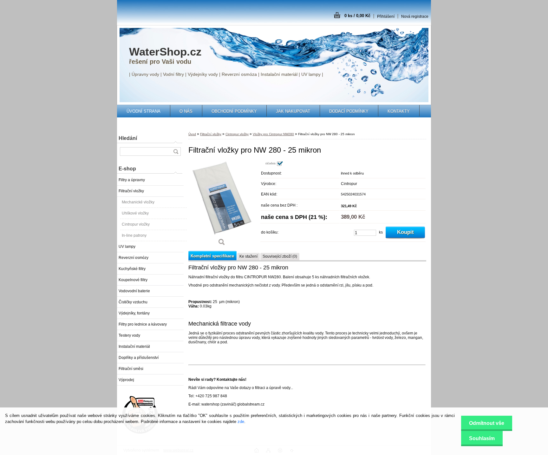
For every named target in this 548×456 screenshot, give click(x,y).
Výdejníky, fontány (134, 313)
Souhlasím (482, 438)
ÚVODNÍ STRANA (143, 111)
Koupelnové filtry (133, 280)
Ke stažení (248, 256)
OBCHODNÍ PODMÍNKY (234, 111)
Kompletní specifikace (212, 256)
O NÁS (185, 111)
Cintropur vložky (136, 224)
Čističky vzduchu (133, 302)
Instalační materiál (134, 346)
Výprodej (126, 380)
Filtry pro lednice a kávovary (143, 324)
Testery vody (129, 335)
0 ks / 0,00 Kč (357, 15)
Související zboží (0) (280, 256)
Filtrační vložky (131, 191)
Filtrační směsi (131, 369)
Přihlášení (386, 16)
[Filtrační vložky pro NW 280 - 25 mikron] (222, 205)
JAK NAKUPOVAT (293, 111)
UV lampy (127, 246)
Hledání (128, 138)
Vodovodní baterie (134, 291)
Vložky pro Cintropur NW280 (273, 134)
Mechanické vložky (138, 202)
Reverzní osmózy (133, 257)
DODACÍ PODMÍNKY (349, 111)
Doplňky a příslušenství (139, 357)
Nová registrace (414, 16)
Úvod (192, 134)
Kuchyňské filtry (132, 269)
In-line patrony (134, 235)
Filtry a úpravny (132, 180)
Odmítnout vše (486, 423)
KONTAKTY (399, 111)
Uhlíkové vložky (135, 213)
